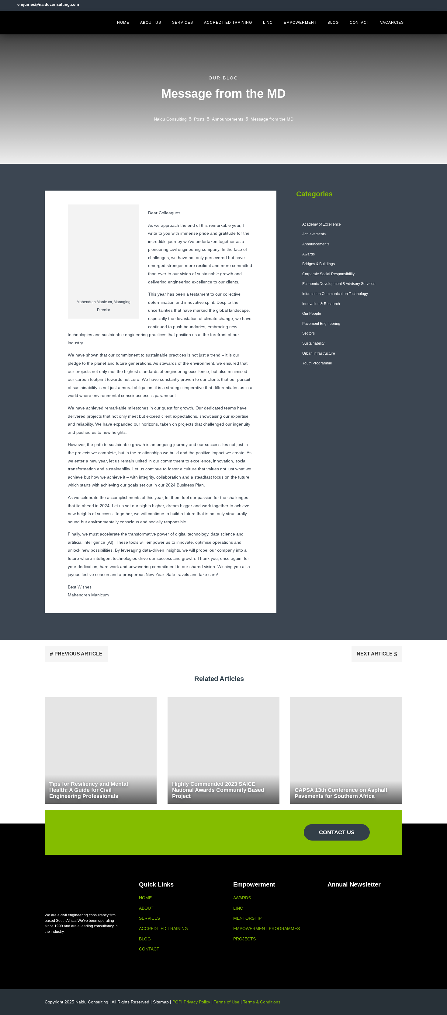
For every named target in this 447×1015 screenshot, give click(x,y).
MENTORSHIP (247, 918)
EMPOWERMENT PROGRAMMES (266, 928)
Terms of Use (226, 1001)
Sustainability (313, 343)
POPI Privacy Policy (191, 1001)
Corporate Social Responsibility (328, 274)
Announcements (315, 244)
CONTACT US (337, 832)
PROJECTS (244, 938)
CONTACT (149, 949)
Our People (311, 313)
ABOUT (146, 908)
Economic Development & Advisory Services (338, 284)
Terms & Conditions (261, 1001)
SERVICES (149, 918)
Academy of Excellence (321, 224)
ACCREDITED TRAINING (163, 928)
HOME (145, 897)
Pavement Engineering (321, 323)
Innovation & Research (321, 304)
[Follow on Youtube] (436, 4)
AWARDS (242, 897)
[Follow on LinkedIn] (426, 4)
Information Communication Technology (335, 294)
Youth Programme (317, 363)
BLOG (145, 938)
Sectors (308, 333)
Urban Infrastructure (318, 353)
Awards (308, 254)
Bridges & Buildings (318, 264)
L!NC (238, 908)
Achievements (314, 234)
